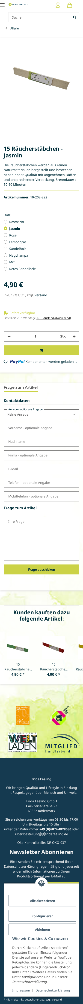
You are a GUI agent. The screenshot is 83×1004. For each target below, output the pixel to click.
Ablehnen (42, 929)
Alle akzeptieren (42, 901)
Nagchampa (18, 255)
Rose (13, 235)
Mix (12, 262)
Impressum (21, 990)
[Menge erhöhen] (74, 336)
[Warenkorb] (70, 5)
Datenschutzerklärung (53, 990)
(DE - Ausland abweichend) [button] (53, 318)
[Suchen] (75, 17)
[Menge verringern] (9, 336)
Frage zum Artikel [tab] (21, 387)
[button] (58, 5)
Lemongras (18, 242)
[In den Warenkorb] (41, 350)
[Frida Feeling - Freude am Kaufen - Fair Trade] (18, 4)
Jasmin (14, 228)
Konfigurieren (42, 916)
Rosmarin (16, 222)
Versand (41, 295)
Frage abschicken (41, 569)
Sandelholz (17, 248)
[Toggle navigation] (2, 3)
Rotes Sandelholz (22, 269)
